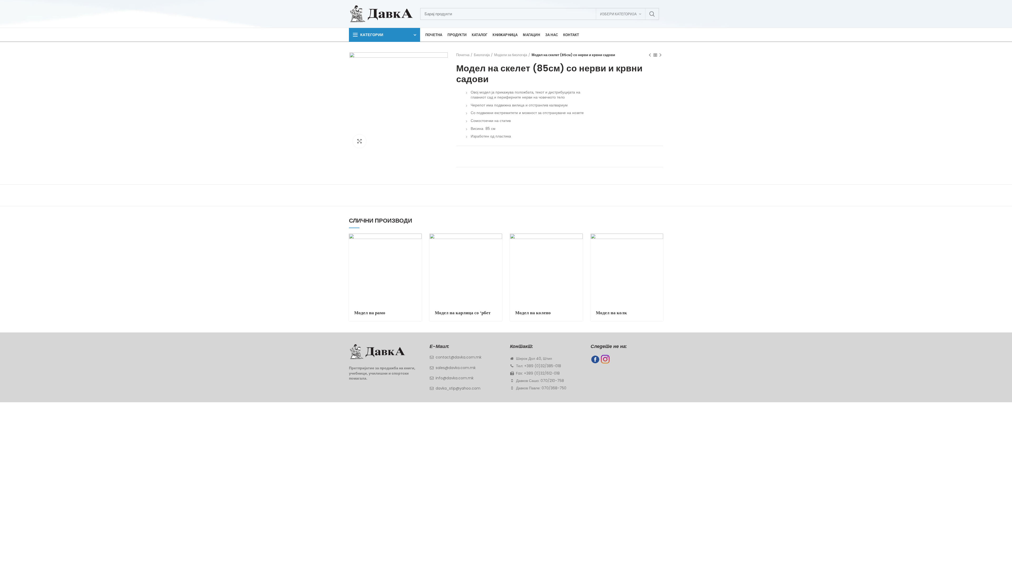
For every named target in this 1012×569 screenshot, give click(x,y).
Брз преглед (417, 242)
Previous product (650, 55)
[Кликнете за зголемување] (359, 141)
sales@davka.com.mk (456, 367)
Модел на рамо (369, 312)
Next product (660, 55)
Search (652, 14)
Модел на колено (533, 312)
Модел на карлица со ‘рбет (462, 312)
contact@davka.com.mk (458, 357)
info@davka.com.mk (455, 378)
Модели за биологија (510, 54)
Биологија (482, 54)
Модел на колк (611, 312)
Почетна (462, 54)
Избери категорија (618, 14)
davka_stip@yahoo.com (458, 388)
